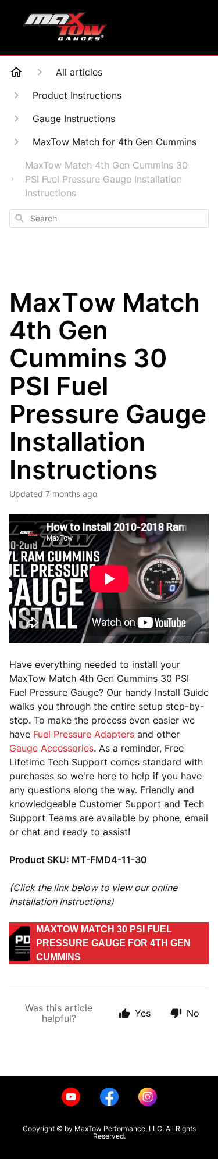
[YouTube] (71, 1097)
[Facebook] (109, 1097)
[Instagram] (147, 1097)
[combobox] (109, 218)
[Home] (16, 72)
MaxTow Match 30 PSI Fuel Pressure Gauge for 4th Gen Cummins (113, 943)
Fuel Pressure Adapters (83, 734)
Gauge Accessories (51, 748)
